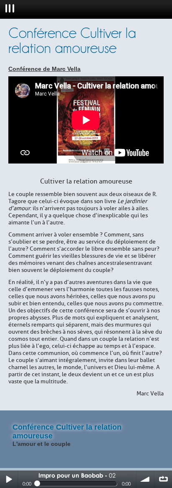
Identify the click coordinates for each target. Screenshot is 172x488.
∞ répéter (163, 479)
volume (145, 479)
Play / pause (9, 479)
